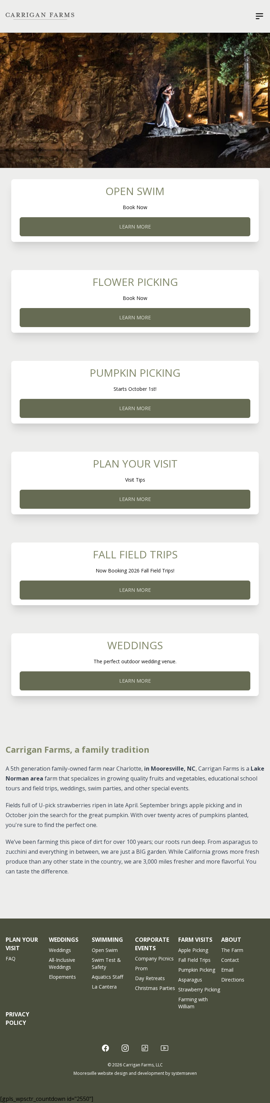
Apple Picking (193, 950)
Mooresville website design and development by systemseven (135, 1073)
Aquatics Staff (107, 976)
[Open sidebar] (259, 16)
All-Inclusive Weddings (62, 963)
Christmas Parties (155, 988)
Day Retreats (150, 978)
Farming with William (193, 1003)
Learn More (135, 226)
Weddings (60, 950)
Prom (141, 968)
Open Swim (105, 950)
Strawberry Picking (199, 989)
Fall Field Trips (194, 960)
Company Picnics (154, 958)
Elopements (62, 976)
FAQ (10, 958)
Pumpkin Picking (196, 969)
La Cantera (104, 986)
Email (227, 969)
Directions (232, 979)
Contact (230, 960)
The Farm (232, 950)
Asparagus (190, 979)
